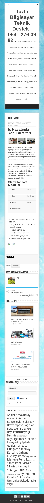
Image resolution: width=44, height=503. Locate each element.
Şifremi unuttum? (15, 403)
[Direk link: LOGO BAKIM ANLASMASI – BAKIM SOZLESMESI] (22, 361)
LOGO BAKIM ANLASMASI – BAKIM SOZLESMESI (22, 366)
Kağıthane (21, 452)
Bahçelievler (15, 421)
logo (28, 456)
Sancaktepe (14, 463)
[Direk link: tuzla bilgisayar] (22, 339)
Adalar (11, 415)
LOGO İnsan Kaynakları (25, 295)
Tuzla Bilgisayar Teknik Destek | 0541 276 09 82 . (22, 26)
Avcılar (22, 418)
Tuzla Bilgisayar (16, 122)
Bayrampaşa (15, 425)
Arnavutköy (23, 415)
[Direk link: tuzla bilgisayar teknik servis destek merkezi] (22, 316)
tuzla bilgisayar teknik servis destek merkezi (22, 320)
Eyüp (22, 442)
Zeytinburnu (27, 474)
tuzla (23, 470)
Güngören (13, 449)
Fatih (28, 442)
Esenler (31, 439)
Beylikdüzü (14, 432)
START (26, 123)
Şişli (10, 484)
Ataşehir (12, 418)
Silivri (10, 466)
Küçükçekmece (16, 456)
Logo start (15, 266)
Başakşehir (14, 428)
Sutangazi (13, 470)
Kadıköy (25, 449)
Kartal (11, 452)
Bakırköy (28, 421)
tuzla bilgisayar (17, 342)
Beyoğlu (26, 432)
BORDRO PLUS (22, 436)
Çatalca (11, 477)
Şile (33, 480)
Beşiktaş (12, 435)
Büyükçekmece (16, 439)
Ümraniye (13, 480)
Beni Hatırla (23, 398)
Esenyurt (12, 442)
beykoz (26, 428)
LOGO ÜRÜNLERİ (18, 123)
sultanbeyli (21, 466)
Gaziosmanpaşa (17, 445)
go (28, 446)
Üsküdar (25, 480)
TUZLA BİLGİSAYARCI (27, 500)
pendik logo (31, 460)
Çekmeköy (23, 477)
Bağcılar (29, 425)
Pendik (23, 459)
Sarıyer (26, 463)
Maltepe (12, 459)
